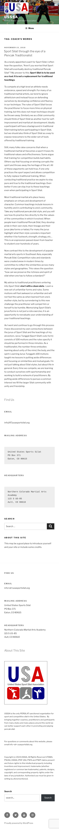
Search (8, 791)
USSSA (11, 17)
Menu (31, 28)
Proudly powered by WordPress (18, 823)
